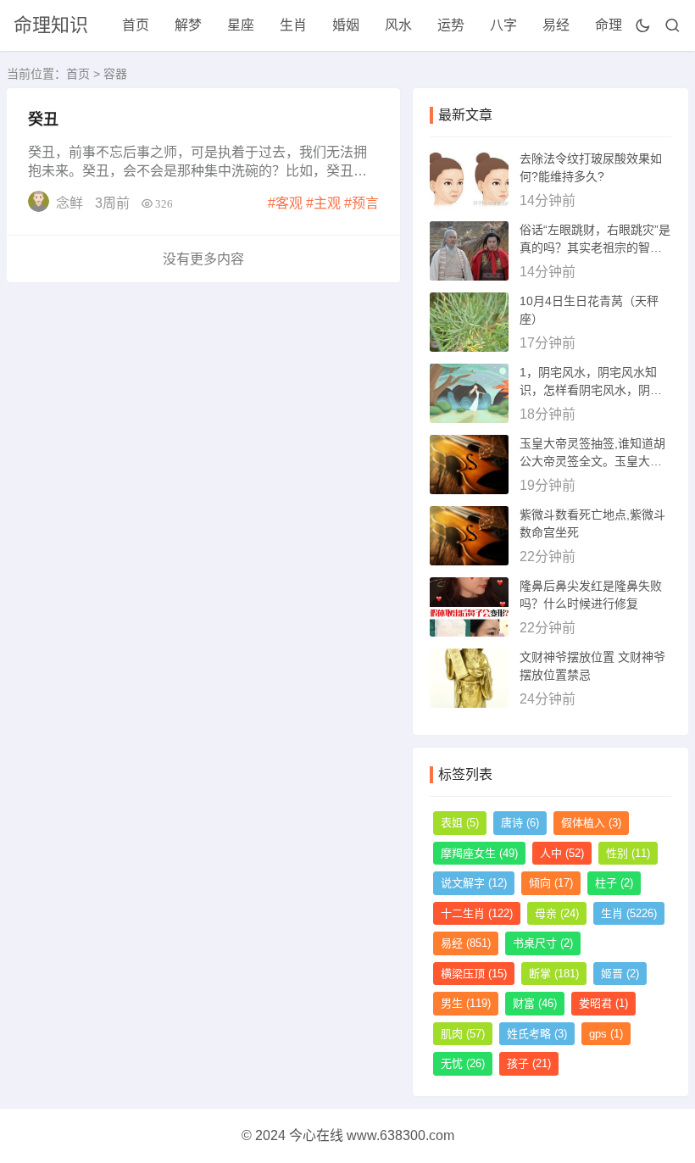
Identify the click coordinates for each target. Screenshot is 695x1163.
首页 (135, 25)
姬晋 (620, 973)
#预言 (361, 203)
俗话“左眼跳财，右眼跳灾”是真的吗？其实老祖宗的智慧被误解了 (595, 247)
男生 (466, 1003)
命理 (608, 25)
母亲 (557, 913)
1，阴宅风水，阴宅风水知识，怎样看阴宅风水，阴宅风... (591, 390)
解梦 (188, 25)
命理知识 (51, 25)
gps (606, 1033)
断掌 (554, 973)
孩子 (529, 1063)
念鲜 (69, 203)
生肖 (293, 25)
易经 (556, 25)
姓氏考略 (537, 1033)
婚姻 (345, 25)
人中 (562, 853)
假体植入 (591, 822)
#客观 (285, 203)
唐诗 (520, 822)
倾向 (551, 882)
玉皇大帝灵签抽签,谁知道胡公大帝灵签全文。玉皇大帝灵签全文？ (592, 461)
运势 (450, 25)
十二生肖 (477, 913)
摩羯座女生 (479, 853)
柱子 (614, 882)
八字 (503, 25)
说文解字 (474, 882)
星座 (240, 25)
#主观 (323, 203)
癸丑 (43, 119)
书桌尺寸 (543, 943)
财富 (535, 1003)
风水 (398, 25)
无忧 (463, 1063)
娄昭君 (603, 1003)
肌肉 (463, 1033)
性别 (628, 853)
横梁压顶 (474, 973)
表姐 (460, 822)
